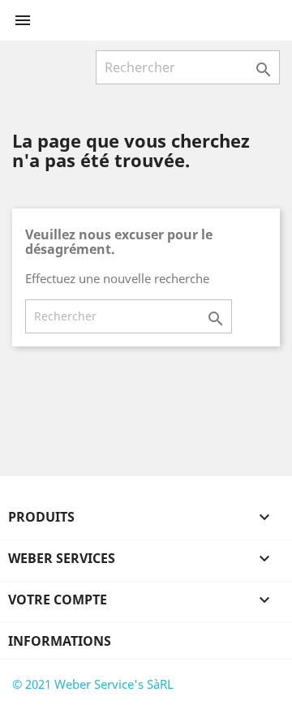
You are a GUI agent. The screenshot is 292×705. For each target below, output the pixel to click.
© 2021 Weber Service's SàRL (93, 684)
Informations (59, 641)
